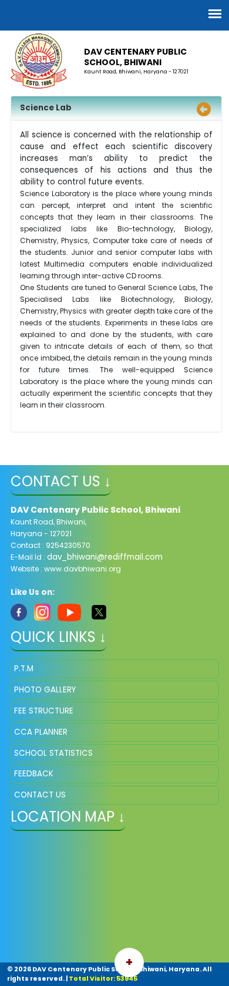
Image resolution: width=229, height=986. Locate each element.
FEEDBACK (33, 773)
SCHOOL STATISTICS (53, 753)
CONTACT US (40, 794)
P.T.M (23, 668)
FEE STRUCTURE (43, 710)
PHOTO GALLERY (45, 689)
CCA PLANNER (41, 732)
